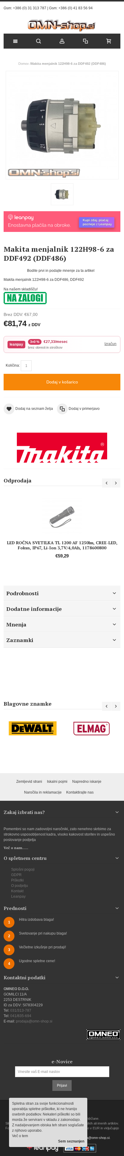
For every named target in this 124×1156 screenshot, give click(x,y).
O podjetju (19, 886)
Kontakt (17, 891)
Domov (23, 63)
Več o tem (20, 1136)
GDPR (16, 875)
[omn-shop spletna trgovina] (62, 25)
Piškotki (17, 880)
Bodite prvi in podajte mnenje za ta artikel (61, 271)
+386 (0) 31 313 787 (29, 8)
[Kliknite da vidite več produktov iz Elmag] (91, 728)
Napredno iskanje (86, 781)
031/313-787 (20, 1010)
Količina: (13, 365)
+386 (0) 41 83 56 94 (75, 8)
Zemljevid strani (29, 781)
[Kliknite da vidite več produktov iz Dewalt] (33, 728)
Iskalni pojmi (57, 781)
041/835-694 (20, 1016)
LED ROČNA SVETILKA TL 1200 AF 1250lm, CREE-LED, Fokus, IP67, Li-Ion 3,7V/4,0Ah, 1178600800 (62, 545)
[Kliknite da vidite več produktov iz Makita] (62, 448)
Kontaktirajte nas (80, 792)
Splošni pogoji (23, 869)
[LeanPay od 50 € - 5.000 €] (62, 214)
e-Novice (62, 1061)
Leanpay (18, 896)
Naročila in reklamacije (43, 792)
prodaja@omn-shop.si (34, 1021)
